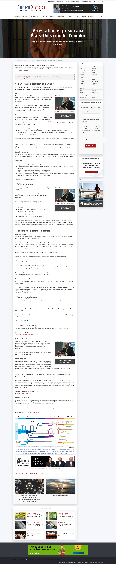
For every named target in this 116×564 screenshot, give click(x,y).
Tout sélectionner (42, 306)
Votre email (41, 296)
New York (68, 306)
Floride (53, 306)
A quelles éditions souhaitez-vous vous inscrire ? (51, 303)
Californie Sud (55, 311)
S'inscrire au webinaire (58, 286)
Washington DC (41, 308)
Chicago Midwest (70, 308)
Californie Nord (41, 311)
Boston (54, 308)
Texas (67, 311)
